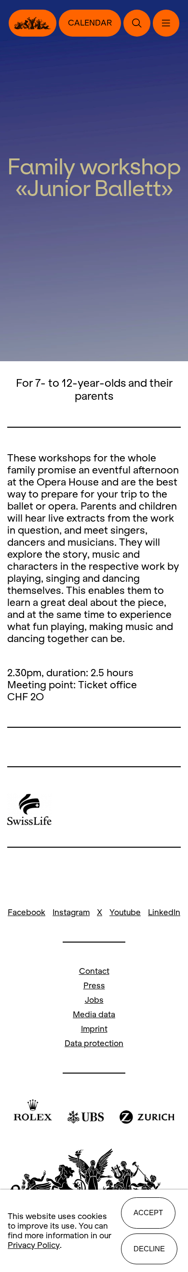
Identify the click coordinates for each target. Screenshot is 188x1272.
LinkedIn (164, 912)
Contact (94, 971)
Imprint (94, 1029)
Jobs (94, 1000)
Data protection (94, 1043)
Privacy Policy (34, 1245)
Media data (94, 1014)
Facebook (26, 912)
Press (94, 985)
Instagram (71, 912)
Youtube (125, 912)
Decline (149, 1249)
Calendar (90, 22)
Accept (148, 1212)
